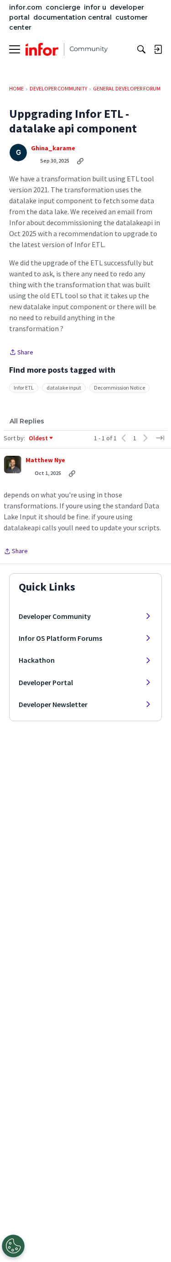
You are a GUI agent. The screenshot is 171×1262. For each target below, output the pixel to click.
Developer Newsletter (53, 704)
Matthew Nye (45, 460)
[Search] (141, 49)
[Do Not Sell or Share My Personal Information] (13, 1246)
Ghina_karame (53, 148)
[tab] (27, 421)
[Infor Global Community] (67, 49)
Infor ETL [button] (24, 387)
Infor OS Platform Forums (60, 638)
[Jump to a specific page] (160, 438)
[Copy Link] (80, 161)
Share (21, 353)
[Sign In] (158, 49)
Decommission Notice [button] (119, 387)
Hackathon (37, 660)
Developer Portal (46, 682)
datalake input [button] (64, 387)
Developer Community (55, 616)
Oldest (39, 438)
